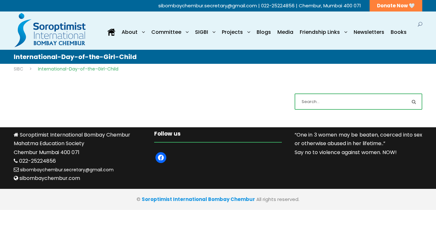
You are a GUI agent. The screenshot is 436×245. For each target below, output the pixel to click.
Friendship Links (320, 32)
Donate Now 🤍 (396, 5)
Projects (232, 32)
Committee (166, 32)
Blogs (264, 32)
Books (399, 32)
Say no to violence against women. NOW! (346, 152)
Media (285, 32)
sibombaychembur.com (49, 178)
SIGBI (201, 32)
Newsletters (369, 32)
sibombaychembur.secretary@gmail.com (208, 5)
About (130, 32)
